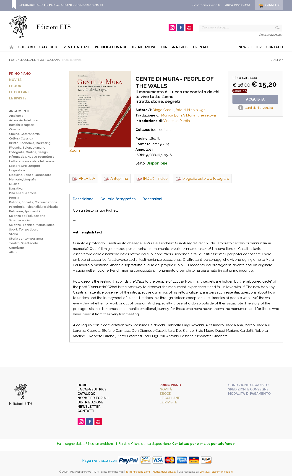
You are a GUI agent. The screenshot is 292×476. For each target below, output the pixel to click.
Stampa (276, 59)
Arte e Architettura (23, 120)
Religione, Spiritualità (24, 211)
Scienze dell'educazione (27, 216)
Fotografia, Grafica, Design (28, 152)
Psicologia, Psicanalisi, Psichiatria (33, 206)
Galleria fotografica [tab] (118, 199)
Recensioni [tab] (152, 199)
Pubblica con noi (110, 47)
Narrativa (16, 188)
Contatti (274, 47)
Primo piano (20, 74)
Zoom (74, 150)
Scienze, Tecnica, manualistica (32, 225)
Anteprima (119, 178)
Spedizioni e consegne (248, 389)
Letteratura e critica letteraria (32, 161)
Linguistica (17, 170)
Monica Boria (171, 115)
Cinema (14, 129)
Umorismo (16, 247)
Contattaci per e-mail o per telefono (202, 444)
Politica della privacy (164, 471)
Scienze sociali (20, 220)
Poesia (14, 197)
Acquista (255, 99)
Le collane (19, 92)
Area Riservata (237, 5)
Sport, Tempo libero (24, 229)
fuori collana (49, 59)
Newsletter (250, 47)
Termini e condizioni (138, 471)
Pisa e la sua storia (22, 193)
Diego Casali (163, 110)
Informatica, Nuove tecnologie (32, 156)
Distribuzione (143, 47)
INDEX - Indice (155, 178)
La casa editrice (92, 389)
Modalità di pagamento (249, 393)
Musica (14, 184)
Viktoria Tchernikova (199, 115)
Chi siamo (26, 47)
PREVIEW (87, 178)
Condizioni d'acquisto (248, 385)
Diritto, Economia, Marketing (29, 143)
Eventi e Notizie (76, 47)
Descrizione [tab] (83, 199)
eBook (15, 86)
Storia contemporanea (26, 238)
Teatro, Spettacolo (23, 243)
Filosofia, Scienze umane (27, 147)
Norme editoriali (93, 398)
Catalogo (48, 47)
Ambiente (16, 115)
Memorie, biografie (22, 179)
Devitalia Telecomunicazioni (216, 471)
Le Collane (28, 59)
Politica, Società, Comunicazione (33, 202)
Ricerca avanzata (270, 34)
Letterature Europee (24, 165)
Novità (15, 80)
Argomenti (19, 111)
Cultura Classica (21, 138)
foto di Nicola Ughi (191, 110)
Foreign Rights (174, 47)
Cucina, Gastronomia (24, 134)
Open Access (204, 47)
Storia (13, 234)
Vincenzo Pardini (176, 121)
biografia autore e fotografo (205, 178)
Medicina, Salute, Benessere (30, 175)
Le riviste (17, 98)
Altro (13, 252)
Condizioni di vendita (207, 5)
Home (13, 59)
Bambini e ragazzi (21, 125)
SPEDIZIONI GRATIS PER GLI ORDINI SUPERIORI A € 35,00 (61, 5)
